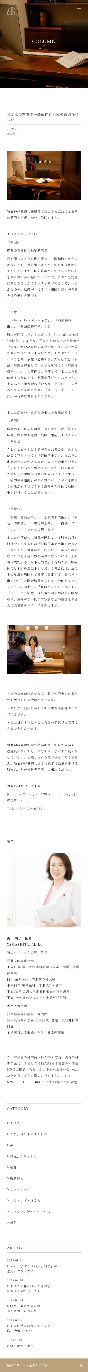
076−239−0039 (30, 808)
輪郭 (13, 1167)
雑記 (13, 1222)
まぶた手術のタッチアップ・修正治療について (30, 1325)
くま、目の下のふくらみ (28, 1134)
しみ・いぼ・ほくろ (25, 1200)
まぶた (11, 133)
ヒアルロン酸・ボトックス (30, 1211)
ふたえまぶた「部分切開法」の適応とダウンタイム (32, 1266)
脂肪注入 (17, 1178)
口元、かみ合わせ (23, 1156)
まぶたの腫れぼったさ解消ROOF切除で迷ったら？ (29, 1286)
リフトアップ (20, 1189)
